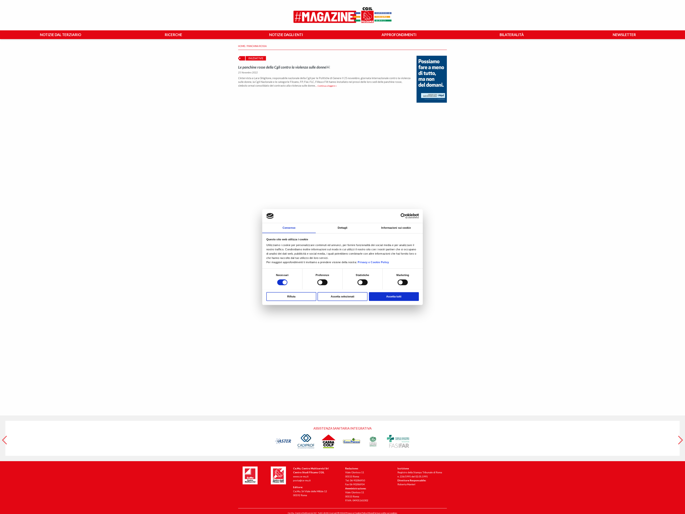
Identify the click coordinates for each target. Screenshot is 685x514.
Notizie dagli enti (286, 34)
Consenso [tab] (289, 227)
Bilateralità (512, 34)
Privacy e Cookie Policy (373, 262)
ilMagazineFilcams (342, 15)
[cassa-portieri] (351, 441)
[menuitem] (61, 34)
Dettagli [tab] (342, 227)
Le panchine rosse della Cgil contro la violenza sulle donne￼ (284, 67)
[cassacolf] (328, 441)
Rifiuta (291, 296)
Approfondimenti (399, 34)
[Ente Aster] (283, 441)
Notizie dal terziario (60, 34)
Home (241, 46)
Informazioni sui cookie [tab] (396, 227)
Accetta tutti (393, 296)
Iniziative (255, 58)
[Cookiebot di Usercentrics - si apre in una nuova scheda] (403, 216)
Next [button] (680, 438)
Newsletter (624, 34)
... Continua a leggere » (326, 85)
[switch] (322, 282)
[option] (342, 438)
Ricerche (173, 34)
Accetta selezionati (342, 296)
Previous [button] (4, 438)
